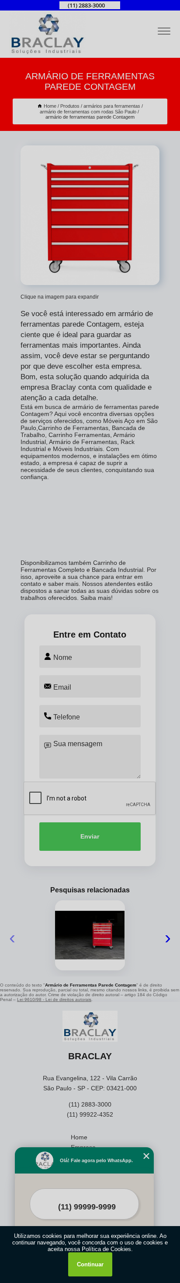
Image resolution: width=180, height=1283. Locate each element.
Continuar (90, 1264)
